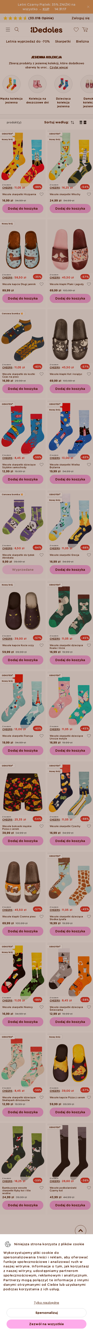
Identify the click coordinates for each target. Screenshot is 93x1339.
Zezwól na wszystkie (46, 1324)
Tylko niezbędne (46, 1302)
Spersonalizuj (46, 1313)
